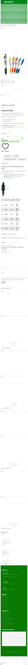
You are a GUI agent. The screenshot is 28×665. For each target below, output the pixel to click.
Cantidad (3, 133)
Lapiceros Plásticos (20, 125)
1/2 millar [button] (10, 132)
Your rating (4, 251)
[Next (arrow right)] (1, 664)
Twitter (7, 141)
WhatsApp (17, 141)
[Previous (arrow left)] (0, 664)
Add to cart (4, 140)
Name (3, 268)
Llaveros (19, 127)
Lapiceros (14, 127)
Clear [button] (17, 136)
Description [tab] (7, 156)
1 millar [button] (9, 133)
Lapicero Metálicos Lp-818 (14, 464)
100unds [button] (10, 130)
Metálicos (3, 129)
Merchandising (5, 127)
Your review (4, 252)
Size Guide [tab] (15, 156)
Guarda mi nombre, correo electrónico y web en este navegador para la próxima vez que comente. (13, 279)
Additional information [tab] (10, 159)
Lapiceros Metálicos (14, 462)
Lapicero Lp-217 (14, 404)
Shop (6, 25)
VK (13, 141)
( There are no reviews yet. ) (6, 108)
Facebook (3, 141)
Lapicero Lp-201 (14, 343)
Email (2, 272)
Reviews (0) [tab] (22, 159)
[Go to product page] (15, 536)
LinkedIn (11, 141)
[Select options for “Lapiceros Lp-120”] (24, 289)
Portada (2, 25)
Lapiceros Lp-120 (14, 524)
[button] (1, 661)
